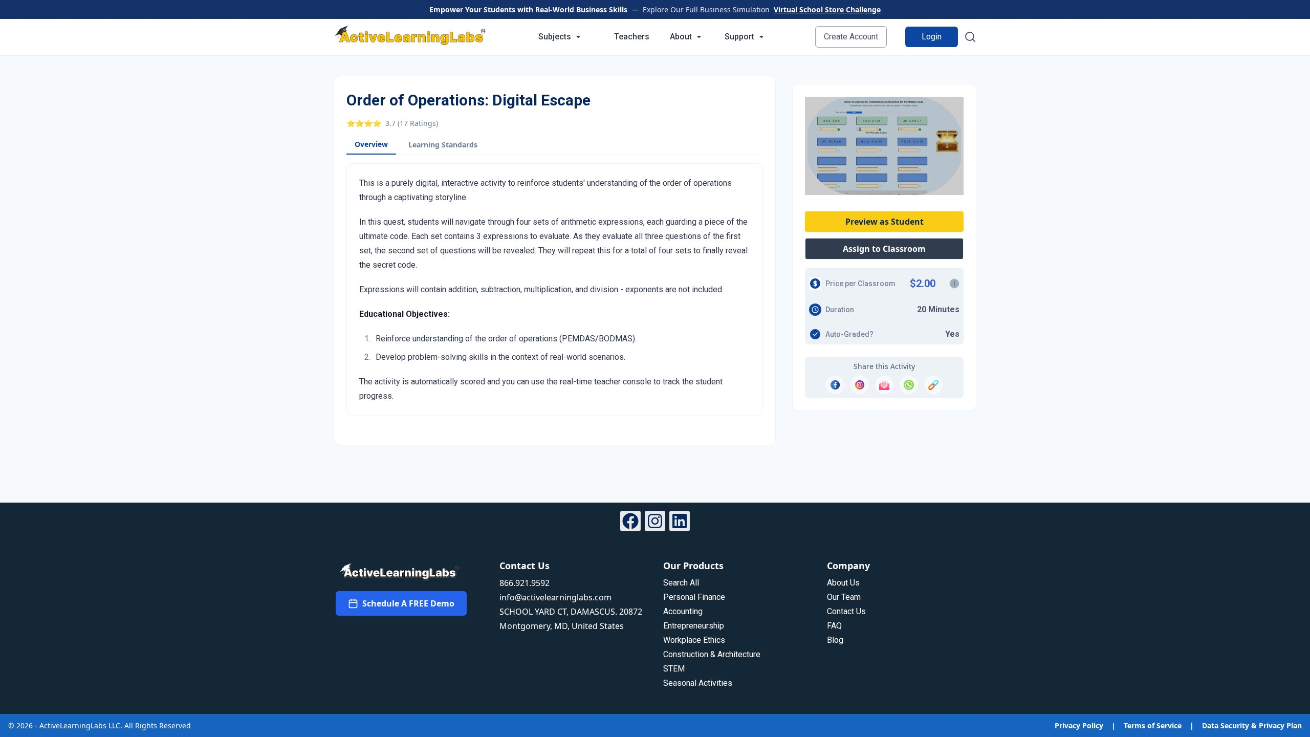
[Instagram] (655, 522)
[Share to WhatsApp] (909, 385)
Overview (371, 144)
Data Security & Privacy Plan (1252, 725)
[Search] (970, 37)
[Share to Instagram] (859, 385)
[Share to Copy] (933, 385)
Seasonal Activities (697, 683)
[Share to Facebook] (835, 385)
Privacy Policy (1079, 725)
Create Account (851, 36)
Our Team (844, 597)
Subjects (554, 36)
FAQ (834, 626)
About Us (843, 583)
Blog (835, 640)
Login (932, 36)
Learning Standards (442, 144)
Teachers (631, 36)
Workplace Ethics (694, 640)
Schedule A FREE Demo (408, 603)
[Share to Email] (884, 385)
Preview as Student (884, 221)
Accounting (683, 611)
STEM (674, 669)
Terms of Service (1153, 725)
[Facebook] (630, 522)
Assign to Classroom (884, 248)
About (681, 36)
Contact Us (846, 611)
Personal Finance (694, 597)
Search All (681, 583)
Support (739, 36)
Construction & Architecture (711, 654)
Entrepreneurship (693, 626)
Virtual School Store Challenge (827, 9)
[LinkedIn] (679, 522)
